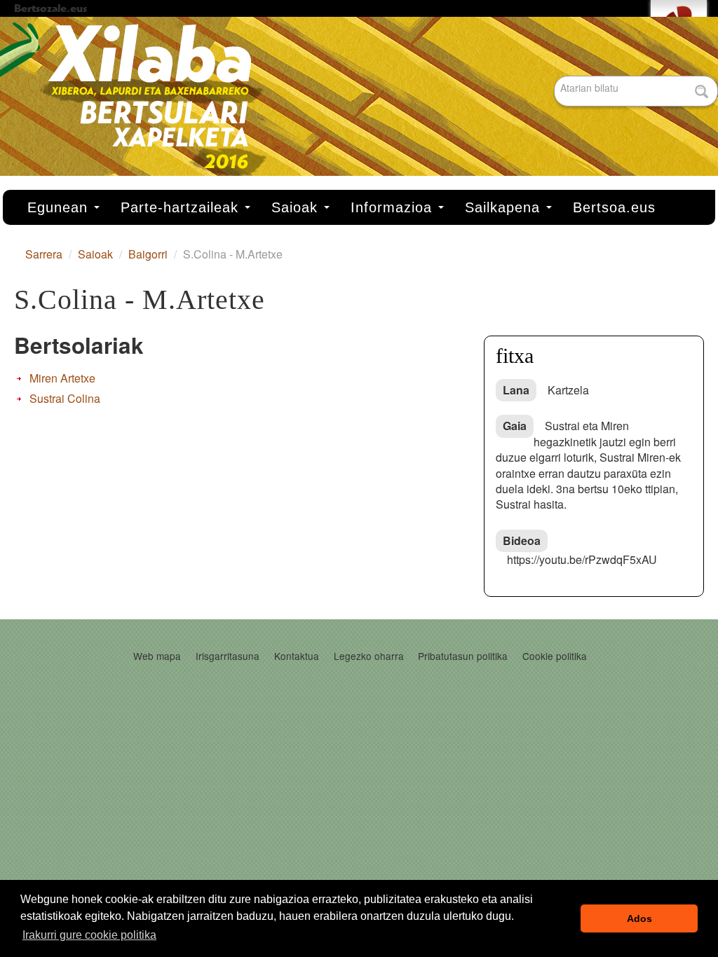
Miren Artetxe (62, 378)
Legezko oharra (369, 656)
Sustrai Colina (64, 398)
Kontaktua (296, 656)
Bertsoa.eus (614, 207)
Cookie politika (554, 656)
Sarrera (43, 254)
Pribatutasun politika (463, 656)
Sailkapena (505, 207)
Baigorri (148, 254)
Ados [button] (639, 918)
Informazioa (394, 207)
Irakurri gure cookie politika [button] (89, 935)
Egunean (60, 207)
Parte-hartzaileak (182, 207)
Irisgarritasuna (227, 656)
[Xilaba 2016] (359, 102)
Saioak (297, 207)
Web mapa (157, 656)
